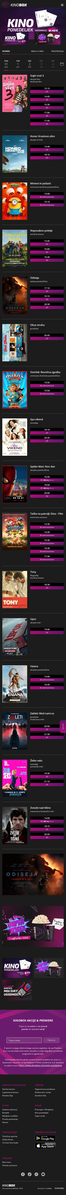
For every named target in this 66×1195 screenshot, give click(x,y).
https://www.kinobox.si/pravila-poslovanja (40, 1065)
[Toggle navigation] (62, 5)
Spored (63, 726)
